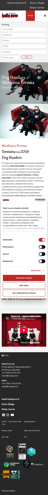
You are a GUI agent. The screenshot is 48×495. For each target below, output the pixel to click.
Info (25, 437)
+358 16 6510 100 (12, 372)
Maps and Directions (32, 430)
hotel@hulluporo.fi (10, 375)
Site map (5, 437)
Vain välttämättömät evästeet (24, 293)
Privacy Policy (7, 430)
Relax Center (37, 7)
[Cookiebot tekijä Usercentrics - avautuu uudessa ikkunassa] (35, 199)
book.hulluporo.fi (16, 2)
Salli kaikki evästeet (24, 278)
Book (27, 57)
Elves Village (37, 2)
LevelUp (11, 490)
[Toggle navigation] (44, 16)
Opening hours (29, 421)
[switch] (42, 247)
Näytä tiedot (36, 270)
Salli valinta (24, 285)
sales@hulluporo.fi (10, 386)
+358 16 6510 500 (13, 383)
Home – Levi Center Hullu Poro (11, 422)
